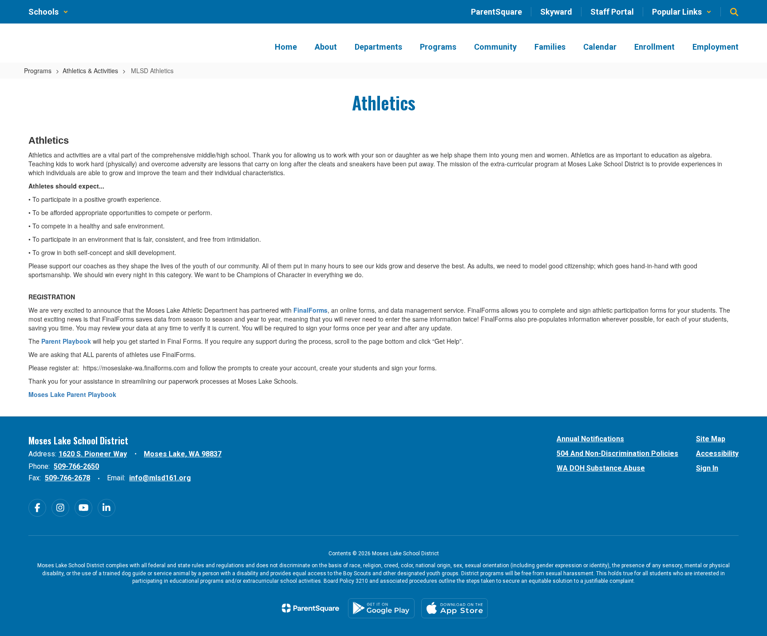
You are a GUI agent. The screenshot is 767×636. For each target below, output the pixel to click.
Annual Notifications (590, 439)
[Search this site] (734, 12)
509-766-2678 (67, 478)
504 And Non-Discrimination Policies (617, 453)
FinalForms (310, 310)
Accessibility (717, 453)
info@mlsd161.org (160, 478)
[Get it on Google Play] (381, 608)
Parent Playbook (66, 341)
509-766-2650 (76, 466)
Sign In (707, 468)
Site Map (710, 439)
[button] (48, 11)
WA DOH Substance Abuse (601, 468)
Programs (37, 70)
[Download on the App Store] (454, 608)
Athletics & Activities (90, 70)
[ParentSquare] (310, 608)
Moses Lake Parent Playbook (72, 394)
